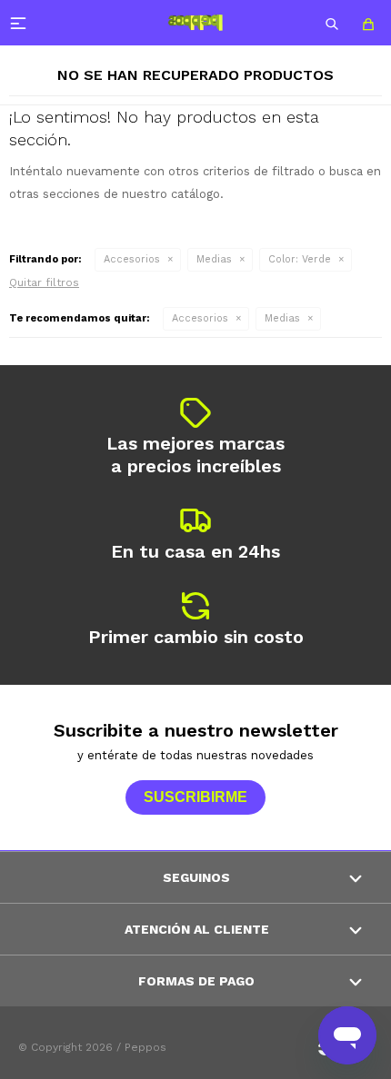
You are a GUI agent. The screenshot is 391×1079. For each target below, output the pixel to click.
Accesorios (132, 259)
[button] (332, 23)
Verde (299, 259)
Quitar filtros (44, 282)
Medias (214, 259)
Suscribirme (195, 797)
